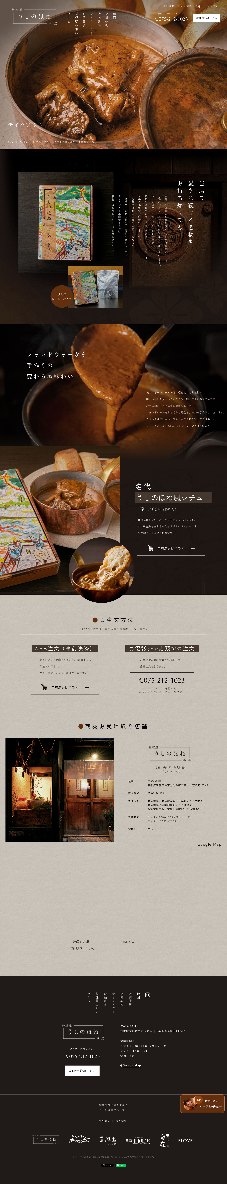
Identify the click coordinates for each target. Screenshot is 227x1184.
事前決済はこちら (171, 548)
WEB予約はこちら (206, 18)
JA (208, 6)
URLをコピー (132, 941)
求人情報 (185, 6)
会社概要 (168, 6)
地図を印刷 (81, 941)
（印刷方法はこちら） (82, 948)
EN (215, 6)
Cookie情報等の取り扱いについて (137, 1156)
